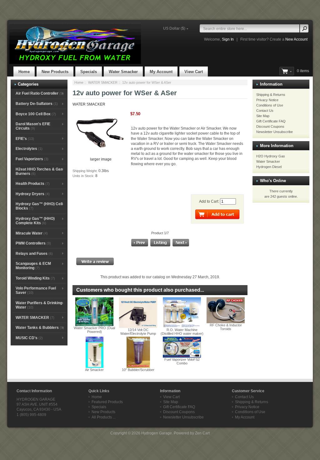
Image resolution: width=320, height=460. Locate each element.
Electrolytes (29, 148)
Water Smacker (123, 71)
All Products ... (104, 417)
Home (24, 71)
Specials (88, 71)
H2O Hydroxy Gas (270, 156)
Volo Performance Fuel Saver (36, 290)
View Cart (193, 71)
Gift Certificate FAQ (271, 121)
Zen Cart (202, 433)
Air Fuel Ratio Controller (40, 93)
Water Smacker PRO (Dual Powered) (94, 330)
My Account (161, 71)
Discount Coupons (270, 126)
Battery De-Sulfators (37, 103)
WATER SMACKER (103, 82)
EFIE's (25, 138)
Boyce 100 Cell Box (36, 114)
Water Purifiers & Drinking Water (39, 305)
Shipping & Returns (270, 94)
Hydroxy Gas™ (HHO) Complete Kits (35, 220)
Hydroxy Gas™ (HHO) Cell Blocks (39, 206)
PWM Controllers (33, 243)
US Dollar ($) (174, 28)
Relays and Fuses (34, 253)
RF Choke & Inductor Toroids (226, 327)
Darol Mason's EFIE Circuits (33, 126)
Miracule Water (32, 233)
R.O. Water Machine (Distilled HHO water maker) (182, 331)
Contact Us (264, 110)
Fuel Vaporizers (32, 159)
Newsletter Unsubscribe (274, 132)
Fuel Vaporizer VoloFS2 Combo (182, 361)
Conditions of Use (269, 105)
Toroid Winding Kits (35, 278)
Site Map (262, 116)
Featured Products (107, 402)
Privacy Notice (267, 100)
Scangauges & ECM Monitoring (33, 265)
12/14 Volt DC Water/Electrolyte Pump (138, 331)
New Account (296, 39)
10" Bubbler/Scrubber (138, 370)
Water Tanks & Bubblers (40, 327)
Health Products (33, 183)
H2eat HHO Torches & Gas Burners (39, 171)
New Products (55, 71)
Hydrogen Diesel (269, 167)
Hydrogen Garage (156, 433)
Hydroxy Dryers (33, 194)
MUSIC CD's (29, 338)
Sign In (228, 39)
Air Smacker (94, 370)
